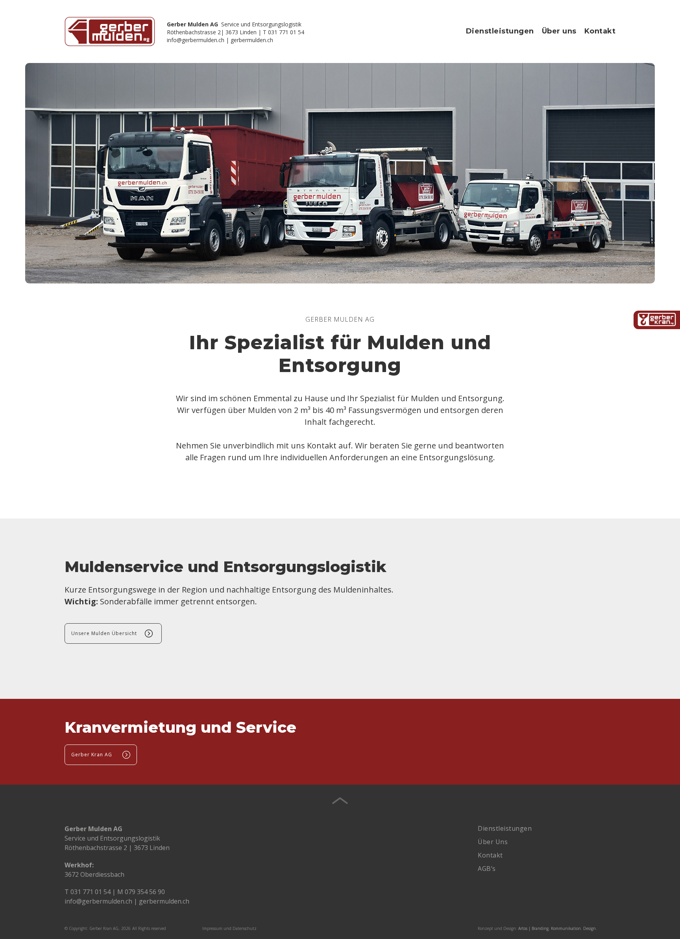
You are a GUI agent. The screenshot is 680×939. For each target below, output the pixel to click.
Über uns (559, 31)
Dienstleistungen (500, 31)
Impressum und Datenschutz (229, 928)
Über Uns (493, 841)
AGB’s (487, 868)
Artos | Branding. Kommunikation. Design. (557, 928)
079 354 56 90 (145, 891)
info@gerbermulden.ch (195, 40)
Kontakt (600, 31)
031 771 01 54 (90, 891)
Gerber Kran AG (91, 754)
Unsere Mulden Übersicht (104, 633)
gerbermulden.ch (252, 40)
